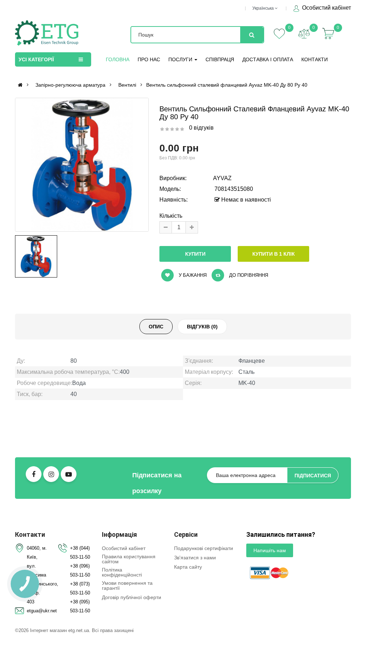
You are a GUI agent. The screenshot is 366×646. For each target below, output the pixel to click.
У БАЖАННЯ (192, 275)
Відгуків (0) (202, 326)
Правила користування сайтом (128, 559)
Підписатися (313, 475)
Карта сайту (188, 566)
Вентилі (127, 85)
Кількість (170, 216)
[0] (304, 33)
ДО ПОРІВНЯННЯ (248, 275)
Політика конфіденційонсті (122, 572)
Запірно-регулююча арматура (70, 85)
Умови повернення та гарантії (127, 585)
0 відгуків (201, 128)
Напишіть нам (269, 550)
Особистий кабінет (326, 8)
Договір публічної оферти (131, 597)
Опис (156, 326)
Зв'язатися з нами (195, 557)
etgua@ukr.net (42, 610)
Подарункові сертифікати (203, 548)
